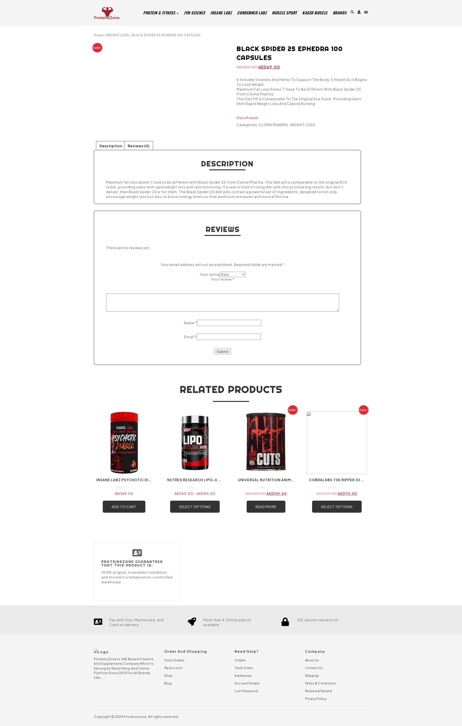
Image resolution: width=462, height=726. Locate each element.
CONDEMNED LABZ (252, 13)
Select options (195, 507)
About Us (312, 660)
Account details (247, 683)
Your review (222, 279)
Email (190, 337)
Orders (240, 660)
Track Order (244, 668)
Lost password (246, 691)
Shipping (312, 675)
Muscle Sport (284, 13)
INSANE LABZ (221, 13)
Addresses (243, 675)
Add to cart (124, 507)
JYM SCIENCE (194, 13)
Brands (339, 13)
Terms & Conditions (320, 683)
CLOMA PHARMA (273, 125)
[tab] (111, 145)
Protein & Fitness (159, 13)
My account (173, 668)
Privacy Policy (316, 699)
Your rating (210, 274)
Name (190, 323)
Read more (266, 507)
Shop (168, 675)
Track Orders (174, 660)
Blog (168, 683)
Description (111, 146)
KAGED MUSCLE (314, 13)
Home (99, 35)
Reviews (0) (138, 146)
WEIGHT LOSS (118, 35)
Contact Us (314, 668)
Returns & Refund (318, 691)
